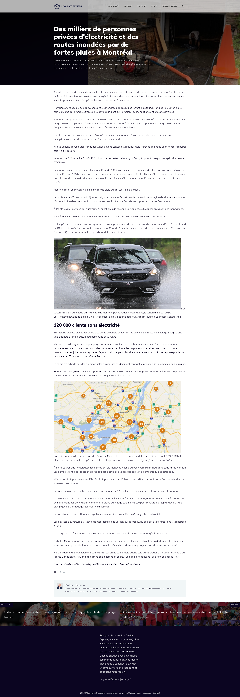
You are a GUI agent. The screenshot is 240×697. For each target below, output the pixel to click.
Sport (154, 6)
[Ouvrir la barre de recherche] (183, 6)
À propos (147, 693)
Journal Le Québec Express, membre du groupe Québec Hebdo (114, 693)
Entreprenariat (169, 6)
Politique (141, 6)
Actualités (113, 6)
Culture (128, 6)
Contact (156, 693)
